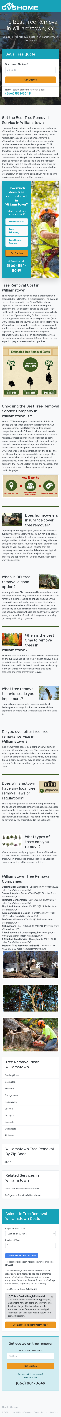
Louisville (9, 1122)
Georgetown (11, 1095)
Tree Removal (16, 221)
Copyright (54, 1412)
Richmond (10, 1135)
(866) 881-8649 (18, 93)
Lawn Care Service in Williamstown (22, 1188)
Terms (36, 1412)
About (5, 1407)
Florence (9, 1088)
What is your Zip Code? (16, 64)
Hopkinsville (11, 1102)
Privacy (44, 1412)
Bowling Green (12, 1075)
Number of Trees (12, 1240)
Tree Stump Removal (15, 242)
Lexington (10, 1115)
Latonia (9, 1108)
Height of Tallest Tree (15, 1229)
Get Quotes (30, 80)
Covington (10, 1082)
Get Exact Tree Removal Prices (30, 1325)
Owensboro (10, 1129)
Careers (14, 1407)
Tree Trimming (14, 231)
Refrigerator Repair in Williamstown (23, 1195)
